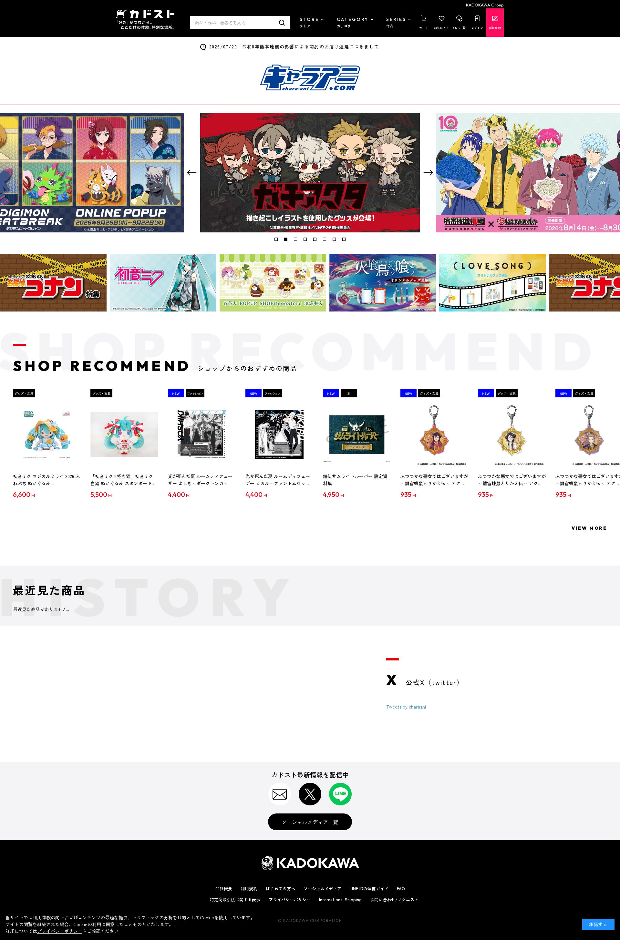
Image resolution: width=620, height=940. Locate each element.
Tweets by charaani (406, 706)
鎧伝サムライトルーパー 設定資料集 (355, 479)
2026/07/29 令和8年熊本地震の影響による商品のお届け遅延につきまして (294, 46)
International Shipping (340, 899)
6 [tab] (324, 239)
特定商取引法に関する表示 (235, 899)
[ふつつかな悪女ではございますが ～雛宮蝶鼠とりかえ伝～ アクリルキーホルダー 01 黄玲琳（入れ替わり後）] (434, 434)
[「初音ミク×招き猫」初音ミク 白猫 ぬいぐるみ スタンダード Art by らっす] (124, 434)
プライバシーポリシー (290, 899)
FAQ (401, 888)
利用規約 (249, 888)
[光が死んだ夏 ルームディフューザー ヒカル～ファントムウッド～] (279, 434)
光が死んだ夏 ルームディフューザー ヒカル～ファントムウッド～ (277, 480)
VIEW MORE (589, 528)
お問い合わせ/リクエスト (394, 899)
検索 (282, 22)
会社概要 (223, 888)
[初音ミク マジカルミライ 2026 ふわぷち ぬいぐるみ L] (47, 434)
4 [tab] (305, 239)
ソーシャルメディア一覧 (310, 822)
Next (428, 173)
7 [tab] (334, 239)
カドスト (145, 19)
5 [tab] (314, 239)
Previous (192, 173)
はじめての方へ (280, 888)
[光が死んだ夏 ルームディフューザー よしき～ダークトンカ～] (202, 434)
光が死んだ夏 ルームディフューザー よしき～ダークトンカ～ (200, 479)
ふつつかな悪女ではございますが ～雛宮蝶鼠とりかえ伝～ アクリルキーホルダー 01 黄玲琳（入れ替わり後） (434, 480)
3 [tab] (295, 239)
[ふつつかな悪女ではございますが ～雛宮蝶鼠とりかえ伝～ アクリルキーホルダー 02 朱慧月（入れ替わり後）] (512, 434)
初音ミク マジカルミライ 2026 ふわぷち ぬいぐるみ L (46, 479)
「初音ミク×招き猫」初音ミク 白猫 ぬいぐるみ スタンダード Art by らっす (121, 480)
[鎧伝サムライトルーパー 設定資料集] (357, 434)
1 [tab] (276, 239)
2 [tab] (285, 239)
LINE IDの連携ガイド (369, 888)
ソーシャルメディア (322, 888)
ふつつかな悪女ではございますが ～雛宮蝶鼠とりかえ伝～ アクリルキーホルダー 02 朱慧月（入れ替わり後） (512, 480)
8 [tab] (344, 239)
